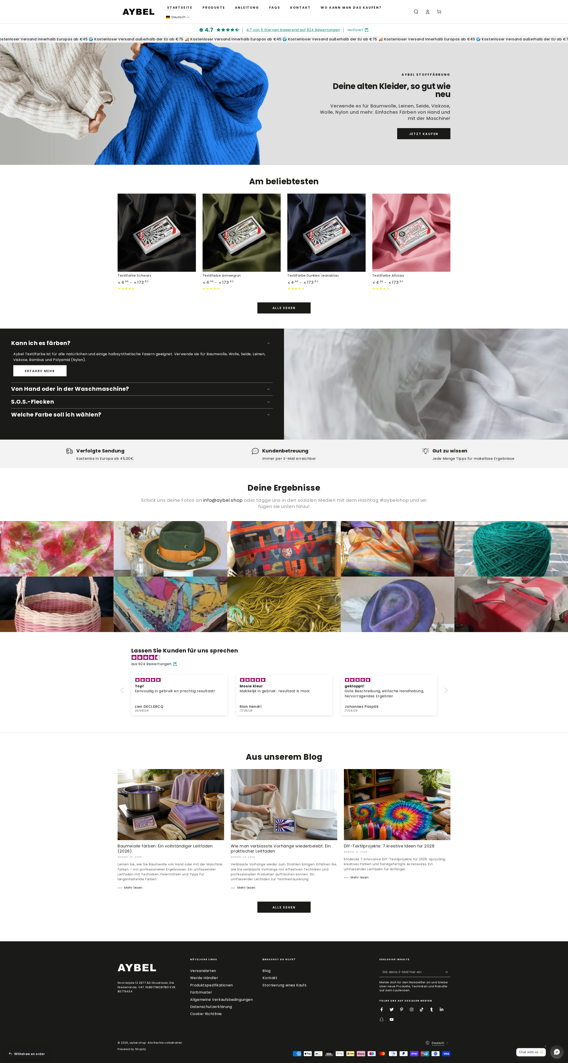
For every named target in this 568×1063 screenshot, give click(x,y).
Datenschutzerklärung (211, 1006)
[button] (178, 17)
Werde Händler (204, 977)
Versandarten (203, 970)
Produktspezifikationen (211, 985)
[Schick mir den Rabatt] (447, 972)
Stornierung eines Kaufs (284, 985)
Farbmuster (201, 992)
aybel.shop (138, 1043)
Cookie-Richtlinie (206, 1013)
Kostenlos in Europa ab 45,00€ (105, 458)
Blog (266, 970)
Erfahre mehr (40, 371)
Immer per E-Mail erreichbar (289, 458)
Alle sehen (284, 308)
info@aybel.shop (223, 500)
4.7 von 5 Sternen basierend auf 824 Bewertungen (293, 29)
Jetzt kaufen (424, 134)
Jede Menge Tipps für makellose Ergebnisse (473, 458)
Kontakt (269, 977)
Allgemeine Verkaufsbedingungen (221, 999)
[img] (286, 657)
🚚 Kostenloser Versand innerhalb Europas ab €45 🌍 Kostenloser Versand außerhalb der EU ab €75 (270, 39)
